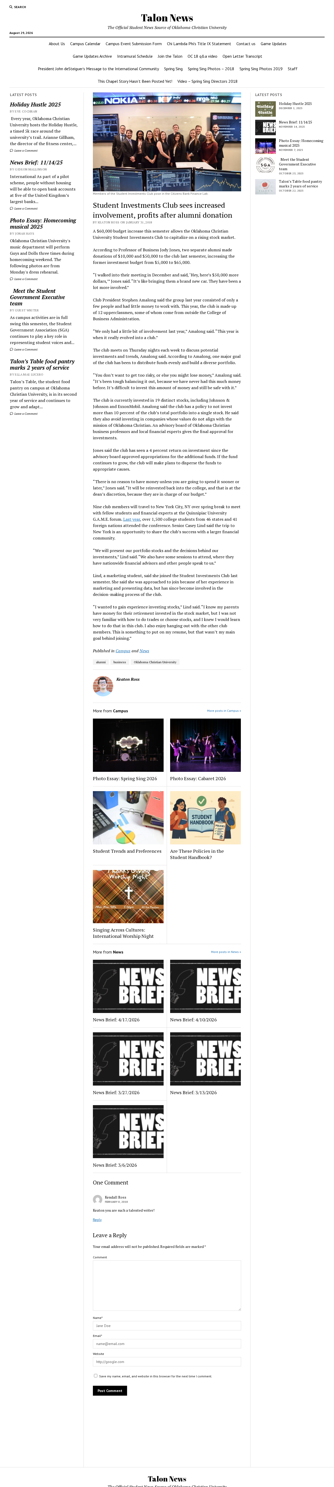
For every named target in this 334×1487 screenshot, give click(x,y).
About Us (57, 43)
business (120, 662)
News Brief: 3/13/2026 (193, 1092)
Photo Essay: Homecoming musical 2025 (43, 223)
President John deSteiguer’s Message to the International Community (98, 68)
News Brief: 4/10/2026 (193, 1019)
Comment (100, 1257)
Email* (97, 1336)
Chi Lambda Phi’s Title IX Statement (199, 43)
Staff (292, 68)
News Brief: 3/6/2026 (115, 1165)
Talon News (167, 17)
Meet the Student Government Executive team (37, 297)
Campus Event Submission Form (134, 43)
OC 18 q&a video (202, 56)
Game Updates (274, 43)
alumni (101, 662)
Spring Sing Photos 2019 (261, 68)
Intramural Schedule (135, 56)
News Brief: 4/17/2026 (116, 1019)
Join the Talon (170, 56)
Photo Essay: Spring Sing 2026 (125, 778)
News (144, 651)
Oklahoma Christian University (155, 662)
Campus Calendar (85, 43)
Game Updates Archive (92, 56)
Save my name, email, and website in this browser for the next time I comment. (155, 1376)
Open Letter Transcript (242, 56)
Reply (97, 1219)
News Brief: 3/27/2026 (116, 1092)
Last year (131, 519)
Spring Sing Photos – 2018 (211, 68)
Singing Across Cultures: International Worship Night (123, 933)
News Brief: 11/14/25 (36, 162)
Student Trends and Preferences (127, 851)
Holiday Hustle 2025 (35, 104)
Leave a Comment (26, 150)
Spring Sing (173, 68)
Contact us (245, 43)
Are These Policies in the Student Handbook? (197, 854)
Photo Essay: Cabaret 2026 (198, 778)
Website (98, 1354)
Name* (98, 1318)
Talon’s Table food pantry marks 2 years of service (42, 364)
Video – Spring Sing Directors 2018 (207, 81)
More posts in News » (226, 952)
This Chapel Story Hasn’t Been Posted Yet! (135, 81)
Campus (123, 651)
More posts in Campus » (224, 711)
